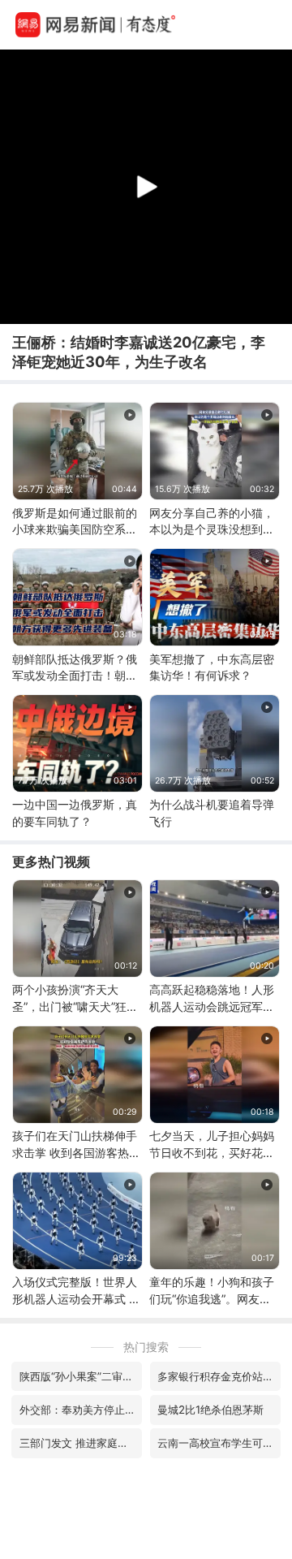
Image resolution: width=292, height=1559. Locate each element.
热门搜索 (146, 1347)
